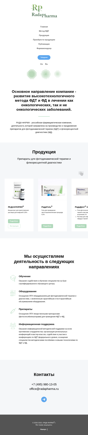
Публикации (44, 44)
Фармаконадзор (44, 48)
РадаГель (46, 207)
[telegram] (44, 399)
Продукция (44, 35)
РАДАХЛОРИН (16, 207)
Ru (46, 64)
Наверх (43, 429)
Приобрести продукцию (44, 40)
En (41, 64)
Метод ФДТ (44, 31)
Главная (44, 27)
